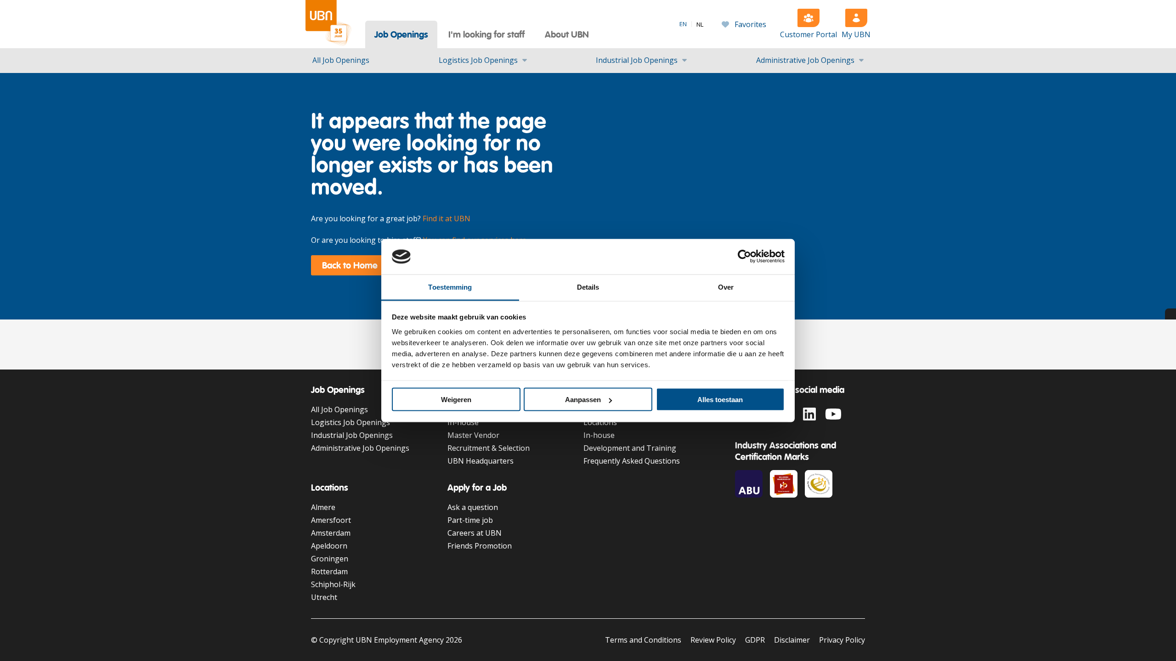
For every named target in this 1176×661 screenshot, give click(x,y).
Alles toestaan (720, 399)
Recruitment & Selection (488, 448)
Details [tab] (588, 287)
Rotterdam (329, 571)
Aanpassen (583, 399)
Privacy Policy (842, 640)
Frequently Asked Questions (631, 461)
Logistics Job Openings (478, 60)
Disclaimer (792, 640)
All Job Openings (340, 60)
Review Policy (713, 640)
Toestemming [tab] (450, 287)
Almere (323, 507)
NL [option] (699, 25)
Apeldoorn (329, 546)
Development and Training (629, 448)
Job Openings (401, 34)
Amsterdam (331, 533)
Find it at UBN (446, 218)
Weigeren (456, 399)
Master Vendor (473, 435)
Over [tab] (726, 287)
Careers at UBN (474, 533)
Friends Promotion (479, 546)
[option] (700, 25)
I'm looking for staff (486, 34)
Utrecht (324, 597)
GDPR (755, 640)
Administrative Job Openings (805, 60)
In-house (463, 422)
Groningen (329, 559)
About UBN (567, 34)
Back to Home (350, 265)
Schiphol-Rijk (333, 584)
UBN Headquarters (480, 461)
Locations (600, 422)
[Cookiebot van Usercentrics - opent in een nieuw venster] (744, 256)
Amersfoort (331, 520)
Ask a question (472, 507)
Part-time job (470, 520)
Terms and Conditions (643, 640)
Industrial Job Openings (637, 60)
